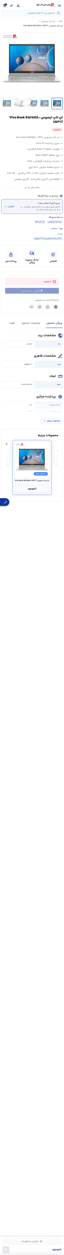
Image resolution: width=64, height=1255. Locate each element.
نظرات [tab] (12, 323)
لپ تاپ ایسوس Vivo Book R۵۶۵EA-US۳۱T (32, 480)
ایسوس (54, 228)
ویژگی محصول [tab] (54, 323)
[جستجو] (58, 13)
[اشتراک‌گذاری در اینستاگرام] (40, 307)
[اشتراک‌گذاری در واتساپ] (48, 307)
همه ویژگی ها (32, 187)
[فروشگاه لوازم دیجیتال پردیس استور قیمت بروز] (45, 5)
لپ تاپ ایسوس (48, 21)
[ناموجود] (5, 1249)
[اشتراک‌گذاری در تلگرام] (56, 307)
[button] (32, 63)
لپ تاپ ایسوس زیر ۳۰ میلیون (47, 238)
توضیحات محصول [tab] (30, 323)
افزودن (9, 206)
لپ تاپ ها (40, 221)
